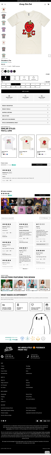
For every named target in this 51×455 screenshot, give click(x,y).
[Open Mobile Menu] (2, 4)
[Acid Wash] (14, 71)
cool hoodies (47, 432)
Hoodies (2, 368)
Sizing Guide (3, 394)
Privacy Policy (29, 396)
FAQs (2, 399)
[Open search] (41, 218)
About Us (3, 380)
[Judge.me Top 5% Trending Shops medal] (43, 338)
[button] (4, 62)
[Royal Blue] (7, 154)
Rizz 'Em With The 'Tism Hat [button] (6, 254)
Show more (25, 268)
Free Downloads (29, 387)
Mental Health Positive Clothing (7, 410)
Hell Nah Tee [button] (4, 236)
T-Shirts (2, 366)
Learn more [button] (18, 66)
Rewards (28, 385)
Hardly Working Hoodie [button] (23, 242)
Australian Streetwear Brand (7, 408)
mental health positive (35, 433)
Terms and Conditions (30, 399)
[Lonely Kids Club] (25, 4)
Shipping (2, 396)
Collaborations (29, 373)
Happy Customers (4, 382)
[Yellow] (21, 154)
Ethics (27, 380)
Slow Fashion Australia (30, 410)
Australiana (28, 368)
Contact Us (3, 401)
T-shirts (42, 432)
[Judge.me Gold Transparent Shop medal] (33, 338)
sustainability (9, 429)
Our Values (3, 387)
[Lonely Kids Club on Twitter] (5, 420)
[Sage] (8, 71)
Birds (27, 371)
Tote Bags (28, 366)
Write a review (39, 164)
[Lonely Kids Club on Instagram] (1, 420)
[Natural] (20, 154)
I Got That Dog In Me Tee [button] (40, 262)
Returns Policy (29, 394)
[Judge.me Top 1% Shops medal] (38, 338)
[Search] (5, 4)
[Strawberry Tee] (3, 10)
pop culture (39, 432)
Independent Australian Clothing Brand (34, 413)
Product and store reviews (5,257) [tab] (7, 218)
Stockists (28, 382)
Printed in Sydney (4, 413)
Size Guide (48, 81)
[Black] (5, 71)
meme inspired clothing (18, 433)
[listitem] (5, 202)
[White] (2, 154)
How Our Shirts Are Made (6, 415)
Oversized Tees (4, 373)
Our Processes (4, 385)
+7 (45, 154)
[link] (25, 62)
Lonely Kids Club (4, 58)
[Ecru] (2, 71)
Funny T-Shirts (4, 371)
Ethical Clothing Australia (31, 408)
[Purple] (11, 71)
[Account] (45, 4)
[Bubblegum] (5, 154)
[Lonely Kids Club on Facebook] (3, 420)
